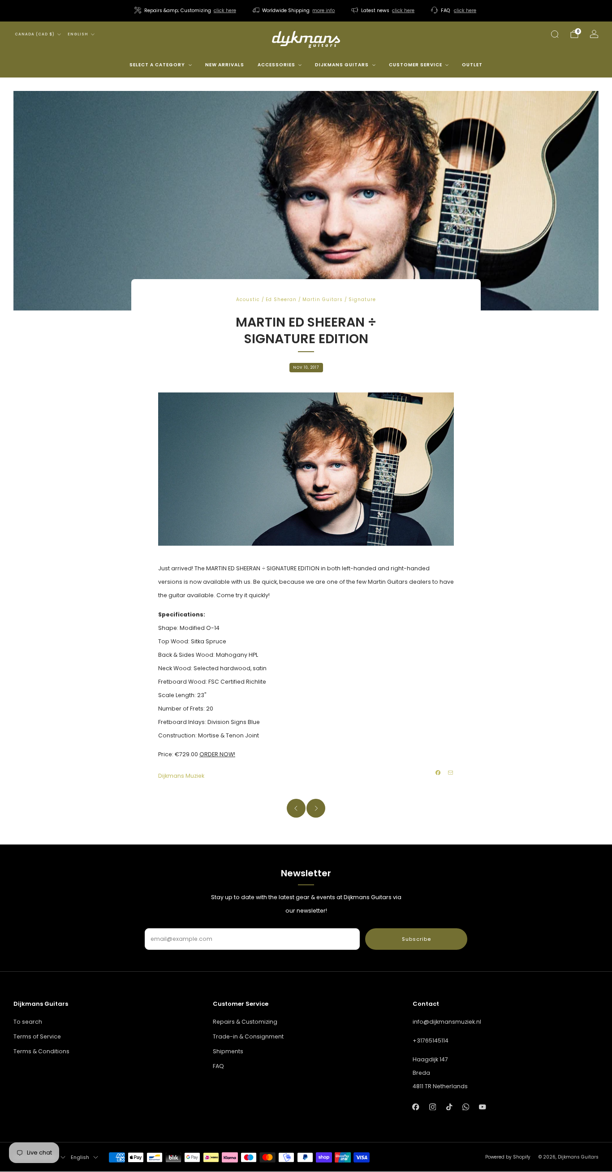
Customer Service (415, 64)
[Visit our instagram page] (432, 1107)
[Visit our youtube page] (482, 1107)
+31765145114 (430, 1040)
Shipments (228, 1051)
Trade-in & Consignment (248, 1036)
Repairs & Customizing (245, 1022)
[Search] (554, 34)
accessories (276, 64)
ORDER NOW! (217, 754)
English (78, 34)
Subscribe (416, 939)
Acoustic (248, 299)
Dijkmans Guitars (342, 64)
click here (225, 10)
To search (27, 1022)
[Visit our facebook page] (416, 1107)
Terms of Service (37, 1036)
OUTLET (472, 64)
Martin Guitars (322, 299)
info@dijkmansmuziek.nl (447, 1022)
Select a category (157, 64)
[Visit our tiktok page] (449, 1107)
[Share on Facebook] (438, 772)
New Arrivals (224, 64)
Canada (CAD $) (35, 34)
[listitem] (186, 11)
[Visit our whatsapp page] (465, 1107)
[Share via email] (450, 772)
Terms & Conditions (41, 1051)
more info (323, 10)
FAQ (218, 1066)
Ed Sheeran (281, 299)
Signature (362, 299)
